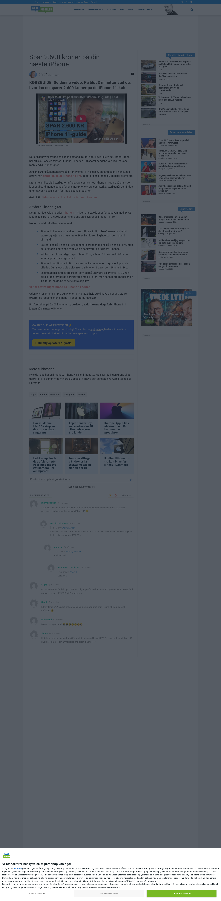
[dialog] (110, 874)
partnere (18, 868)
